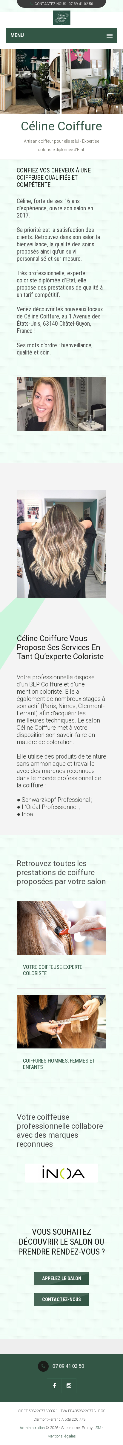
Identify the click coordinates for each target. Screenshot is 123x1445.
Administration (32, 1427)
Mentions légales (61, 1436)
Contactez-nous (61, 1299)
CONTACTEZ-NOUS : (64, 4)
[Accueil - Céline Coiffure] (61, 18)
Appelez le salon (61, 1278)
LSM (97, 1427)
